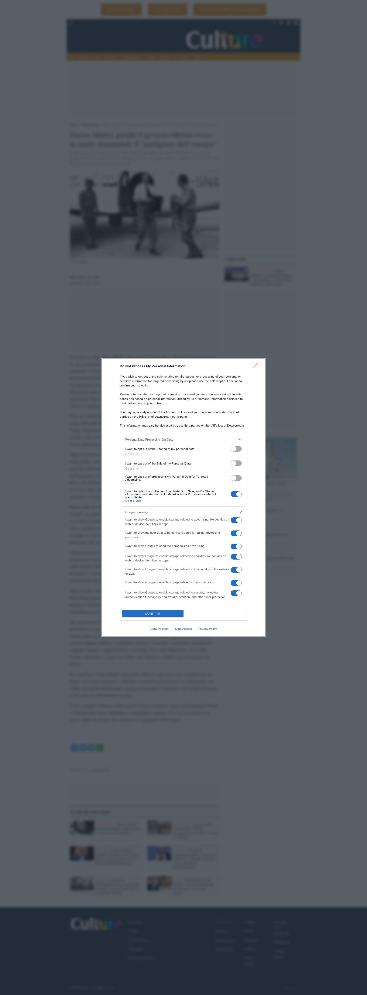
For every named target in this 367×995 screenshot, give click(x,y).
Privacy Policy (207, 628)
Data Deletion (159, 628)
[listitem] (183, 439)
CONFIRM (153, 613)
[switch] (236, 449)
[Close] (257, 366)
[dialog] (183, 497)
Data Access (183, 628)
